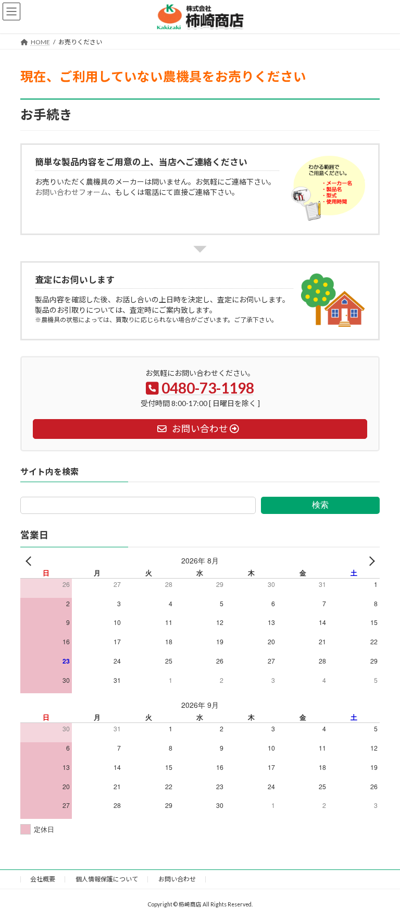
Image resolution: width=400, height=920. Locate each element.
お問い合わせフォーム (71, 192)
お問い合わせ (177, 879)
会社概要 (42, 879)
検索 (320, 505)
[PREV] (30, 560)
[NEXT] (370, 560)
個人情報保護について (107, 879)
